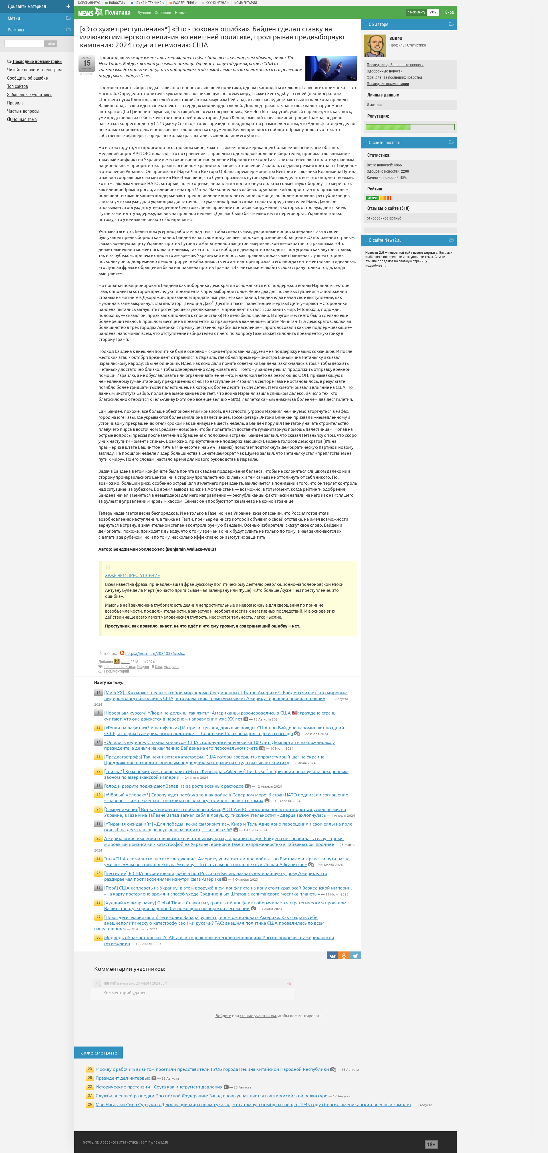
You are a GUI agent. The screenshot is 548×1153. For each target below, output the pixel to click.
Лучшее (144, 12)
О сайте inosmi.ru (385, 142)
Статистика (416, 45)
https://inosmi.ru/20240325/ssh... (155, 653)
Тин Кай (109, 983)
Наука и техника (148, 3)
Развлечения (183, 3)
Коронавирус (89, 3)
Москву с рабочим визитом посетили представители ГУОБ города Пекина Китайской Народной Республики (212, 1069)
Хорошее (163, 12)
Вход (449, 12)
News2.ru (90, 1142)
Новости (116, 3)
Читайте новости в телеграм (34, 70)
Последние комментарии (388, 83)
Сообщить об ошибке (27, 78)
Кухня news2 (216, 3)
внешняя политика (119, 666)
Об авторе (378, 24)
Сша (158, 666)
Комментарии (245, 3)
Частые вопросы (23, 111)
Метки (14, 18)
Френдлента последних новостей (394, 77)
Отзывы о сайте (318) (388, 208)
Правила (15, 103)
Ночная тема (24, 119)
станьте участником (258, 1015)
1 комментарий (116, 671)
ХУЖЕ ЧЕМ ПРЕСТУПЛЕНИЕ (132, 575)
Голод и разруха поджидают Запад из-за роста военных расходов (174, 785)
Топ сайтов (17, 86)
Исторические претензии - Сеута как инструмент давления (159, 1086)
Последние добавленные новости (395, 65)
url (165, 983)
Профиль (396, 45)
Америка (171, 666)
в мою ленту (416, 12)
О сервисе (108, 1142)
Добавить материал (27, 6)
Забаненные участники (29, 94)
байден (143, 666)
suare (125, 661)
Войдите (223, 1015)
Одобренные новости (384, 71)
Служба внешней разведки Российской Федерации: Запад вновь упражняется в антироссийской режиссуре (211, 1095)
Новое (180, 12)
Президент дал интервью (123, 1077)
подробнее (373, 265)
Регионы (16, 30)
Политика (117, 12)
